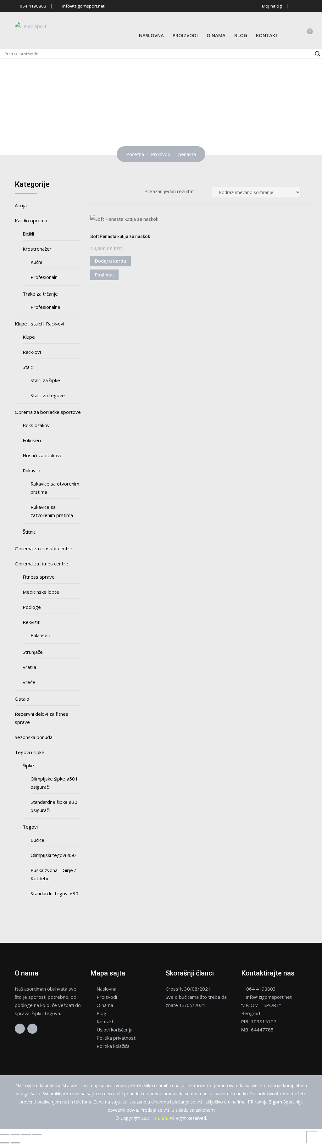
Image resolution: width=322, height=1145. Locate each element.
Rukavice (32, 470)
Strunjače (33, 652)
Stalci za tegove (48, 395)
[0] (305, 35)
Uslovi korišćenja (114, 1029)
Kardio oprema (31, 220)
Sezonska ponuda (34, 737)
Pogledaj (104, 275)
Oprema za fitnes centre (41, 563)
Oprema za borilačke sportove (48, 412)
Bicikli (28, 234)
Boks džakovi (37, 425)
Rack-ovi (32, 352)
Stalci (28, 367)
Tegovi (30, 827)
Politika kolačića (113, 1046)
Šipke (28, 765)
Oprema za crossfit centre (43, 548)
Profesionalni (44, 277)
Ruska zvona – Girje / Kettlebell (53, 874)
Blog (240, 35)
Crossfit (174, 989)
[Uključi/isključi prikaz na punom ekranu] (15, 1134)
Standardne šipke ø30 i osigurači (55, 806)
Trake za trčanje (40, 294)
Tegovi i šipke (29, 752)
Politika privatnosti (116, 1038)
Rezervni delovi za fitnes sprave (41, 718)
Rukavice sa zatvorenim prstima (52, 511)
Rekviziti (32, 622)
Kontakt (267, 35)
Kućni (36, 262)
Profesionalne (45, 307)
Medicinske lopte (41, 592)
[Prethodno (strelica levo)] (4, 1142)
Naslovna (151, 35)
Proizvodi (185, 35)
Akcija (21, 205)
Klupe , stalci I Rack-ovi (39, 323)
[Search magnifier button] (317, 53)
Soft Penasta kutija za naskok (120, 236)
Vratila (29, 667)
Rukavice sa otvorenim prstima (55, 488)
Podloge (32, 607)
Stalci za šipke (45, 380)
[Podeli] (26, 1134)
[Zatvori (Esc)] (37, 1134)
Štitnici (29, 532)
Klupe (29, 337)
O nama (216, 35)
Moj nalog (272, 6)
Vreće (29, 682)
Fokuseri (32, 440)
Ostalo (22, 699)
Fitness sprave (39, 577)
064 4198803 (33, 6)
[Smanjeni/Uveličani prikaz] (4, 1134)
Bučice (37, 840)
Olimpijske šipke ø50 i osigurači (54, 782)
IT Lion (160, 1118)
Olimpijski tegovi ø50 (53, 855)
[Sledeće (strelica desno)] (15, 1142)
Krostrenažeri (38, 249)
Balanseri (40, 635)
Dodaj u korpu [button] (110, 261)
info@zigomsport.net (83, 6)
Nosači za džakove (43, 455)
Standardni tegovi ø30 (54, 893)
